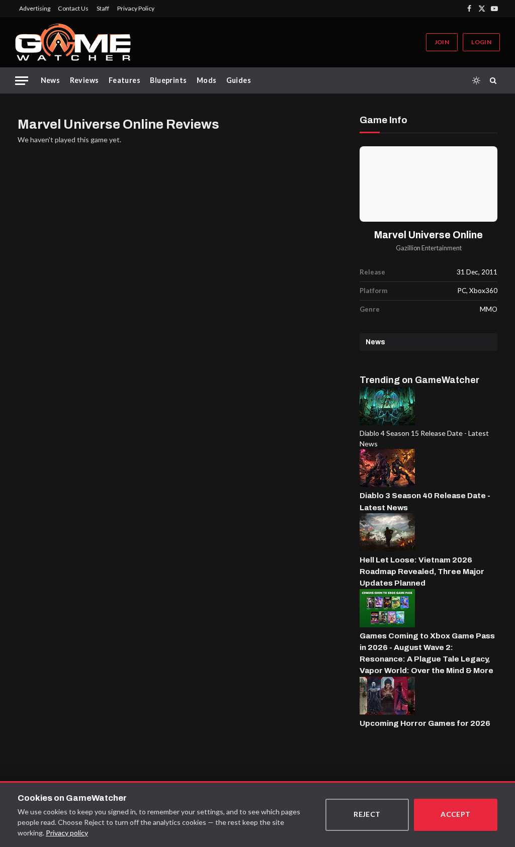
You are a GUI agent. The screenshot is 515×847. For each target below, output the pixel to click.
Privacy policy (67, 832)
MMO (488, 309)
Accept (456, 814)
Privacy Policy (135, 8)
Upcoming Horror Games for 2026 (425, 723)
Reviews (84, 80)
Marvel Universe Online (428, 235)
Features (124, 80)
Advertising (34, 8)
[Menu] (21, 80)
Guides (238, 80)
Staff (103, 8)
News (50, 80)
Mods (207, 80)
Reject (367, 814)
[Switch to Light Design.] (476, 80)
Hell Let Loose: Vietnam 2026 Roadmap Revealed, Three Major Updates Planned (422, 571)
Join (442, 42)
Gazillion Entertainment (429, 248)
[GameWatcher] (73, 42)
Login (481, 42)
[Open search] (495, 80)
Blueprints (168, 80)
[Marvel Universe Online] (428, 184)
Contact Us (73, 8)
